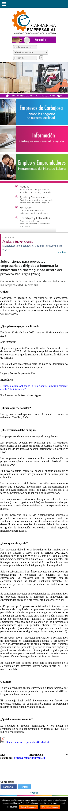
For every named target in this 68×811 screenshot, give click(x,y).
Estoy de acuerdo (28, 807)
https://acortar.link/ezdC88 (30, 757)
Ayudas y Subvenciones (34, 197)
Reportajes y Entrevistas (35, 218)
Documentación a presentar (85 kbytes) (27, 742)
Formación (26, 207)
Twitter (24, 786)
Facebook (8, 786)
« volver (62, 252)
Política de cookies (50, 807)
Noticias (24, 186)
